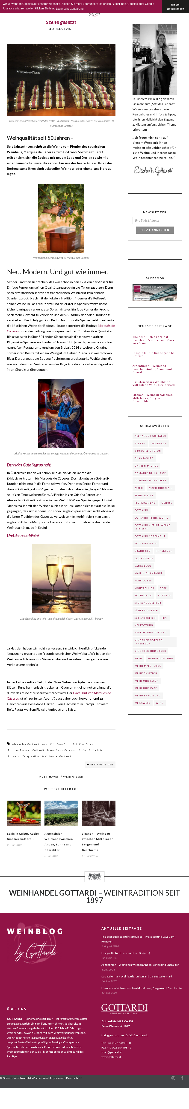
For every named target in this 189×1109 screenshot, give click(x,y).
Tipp (165, 618)
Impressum (57, 1078)
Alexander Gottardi (25, 744)
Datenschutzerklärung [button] (70, 8)
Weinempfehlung (148, 666)
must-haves (49, 776)
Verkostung (144, 625)
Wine (160, 703)
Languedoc (143, 566)
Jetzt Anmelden (154, 229)
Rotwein (14, 756)
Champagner (144, 458)
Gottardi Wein (146, 543)
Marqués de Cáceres (61, 750)
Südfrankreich (146, 610)
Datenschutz (74, 1078)
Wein (138, 658)
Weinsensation (146, 673)
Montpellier (144, 588)
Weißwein (143, 703)
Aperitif (48, 744)
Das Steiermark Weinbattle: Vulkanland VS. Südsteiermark (154, 383)
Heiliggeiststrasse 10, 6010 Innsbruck (124, 1035)
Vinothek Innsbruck (150, 651)
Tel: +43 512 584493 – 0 (116, 1043)
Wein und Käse (146, 688)
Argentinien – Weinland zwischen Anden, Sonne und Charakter (152, 368)
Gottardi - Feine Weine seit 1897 (152, 527)
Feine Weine (144, 495)
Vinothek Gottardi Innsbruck (149, 642)
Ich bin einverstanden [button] (175, 6)
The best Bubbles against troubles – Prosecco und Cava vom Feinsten (153, 339)
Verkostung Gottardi (151, 632)
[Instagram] (173, 1078)
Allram (140, 443)
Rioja (82, 750)
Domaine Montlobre (151, 480)
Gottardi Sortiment (150, 536)
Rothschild (143, 595)
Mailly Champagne (149, 573)
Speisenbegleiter (148, 603)
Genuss (167, 503)
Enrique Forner (19, 750)
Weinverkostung (148, 695)
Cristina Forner (84, 744)
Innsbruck (165, 551)
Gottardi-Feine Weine (151, 518)
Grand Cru (143, 551)
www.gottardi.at (111, 1057)
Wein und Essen (147, 681)
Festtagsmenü (145, 503)
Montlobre (143, 580)
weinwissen (73, 776)
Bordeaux (159, 443)
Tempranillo (31, 756)
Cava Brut (63, 744)
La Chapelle (144, 558)
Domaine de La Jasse (150, 473)
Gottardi (38, 750)
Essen (139, 488)
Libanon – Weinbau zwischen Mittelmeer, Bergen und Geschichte (153, 397)
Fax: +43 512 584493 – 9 (116, 1047)
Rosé (163, 588)
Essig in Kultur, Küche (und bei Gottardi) (154, 354)
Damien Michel (146, 466)
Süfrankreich (145, 618)
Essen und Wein (161, 488)
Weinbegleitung (160, 658)
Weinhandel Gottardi (56, 756)
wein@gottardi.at (111, 1052)
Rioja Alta (96, 750)
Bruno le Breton (148, 451)
